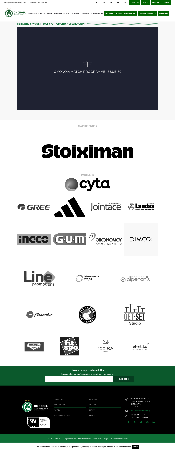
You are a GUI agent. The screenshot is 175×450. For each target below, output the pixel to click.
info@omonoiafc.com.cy (140, 411)
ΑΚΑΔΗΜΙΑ (58, 13)
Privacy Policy (97, 439)
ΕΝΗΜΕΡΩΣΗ (32, 13)
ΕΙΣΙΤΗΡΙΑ (109, 13)
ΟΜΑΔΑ (49, 13)
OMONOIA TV (87, 13)
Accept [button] (135, 447)
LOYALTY (145, 2)
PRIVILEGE (155, 2)
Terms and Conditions (84, 439)
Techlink (125, 439)
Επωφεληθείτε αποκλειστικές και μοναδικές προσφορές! (87, 374)
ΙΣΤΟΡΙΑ (66, 13)
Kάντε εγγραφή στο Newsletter (87, 370)
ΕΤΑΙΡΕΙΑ (41, 13)
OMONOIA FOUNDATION (147, 13)
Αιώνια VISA (135, 2)
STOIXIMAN (163, 13)
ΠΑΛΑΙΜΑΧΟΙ (75, 13)
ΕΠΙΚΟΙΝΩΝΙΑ (98, 13)
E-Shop (166, 2)
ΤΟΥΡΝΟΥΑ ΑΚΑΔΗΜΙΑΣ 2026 (125, 13)
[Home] (8, 13)
